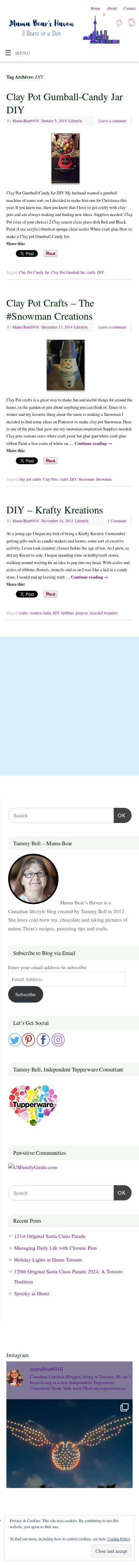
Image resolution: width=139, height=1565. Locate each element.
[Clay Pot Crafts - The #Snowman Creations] (70, 366)
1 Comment (117, 520)
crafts (91, 272)
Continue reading (93, 443)
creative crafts (40, 612)
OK (120, 815)
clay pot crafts (30, 479)
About (112, 8)
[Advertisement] (69, 706)
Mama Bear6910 (25, 120)
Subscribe (25, 994)
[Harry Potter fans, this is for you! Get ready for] (69, 1462)
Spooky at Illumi (31, 1293)
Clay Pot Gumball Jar (68, 272)
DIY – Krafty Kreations (54, 509)
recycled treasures (103, 612)
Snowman (86, 479)
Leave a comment (112, 120)
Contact (129, 8)
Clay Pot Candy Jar (34, 272)
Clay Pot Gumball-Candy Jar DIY (64, 102)
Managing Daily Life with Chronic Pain (55, 1247)
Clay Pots (50, 479)
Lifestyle (75, 120)
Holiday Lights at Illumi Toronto (48, 1259)
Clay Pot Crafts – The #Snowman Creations (50, 309)
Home (95, 8)
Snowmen (104, 479)
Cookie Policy (119, 1538)
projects (82, 612)
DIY (100, 272)
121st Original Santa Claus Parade (50, 1235)
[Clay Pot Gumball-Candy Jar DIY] (69, 159)
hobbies (67, 612)
